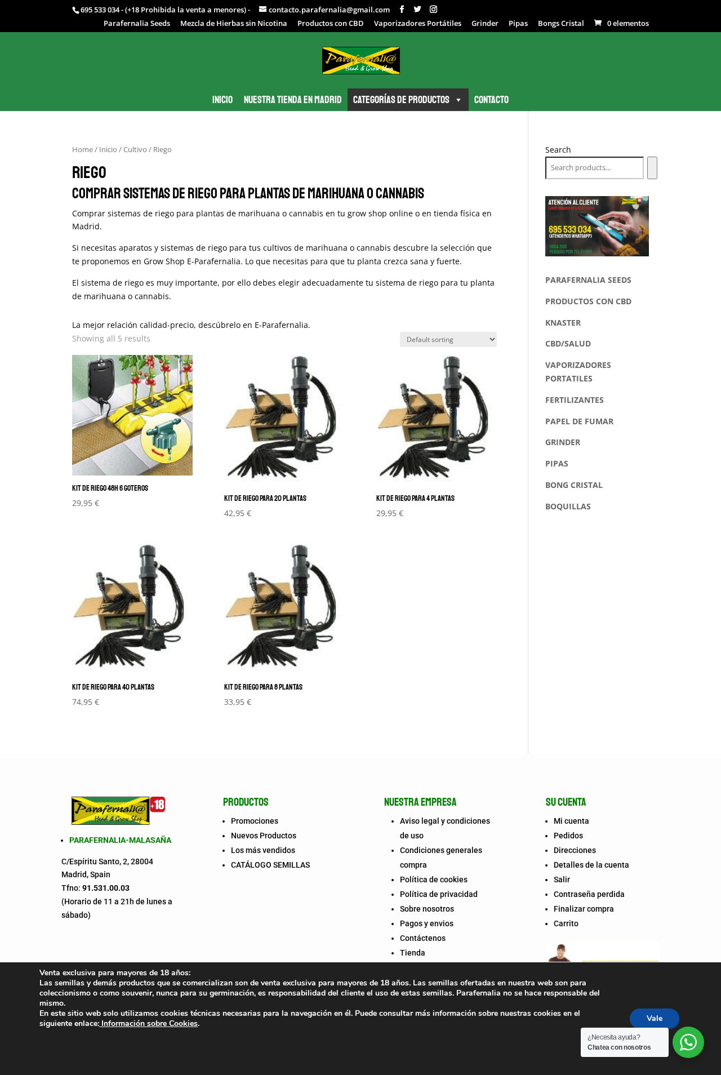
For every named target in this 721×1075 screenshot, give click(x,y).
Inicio (108, 149)
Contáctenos (423, 938)
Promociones (254, 820)
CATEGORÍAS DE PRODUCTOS (401, 100)
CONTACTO (491, 100)
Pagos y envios (426, 923)
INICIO (222, 100)
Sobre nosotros (427, 908)
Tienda (412, 952)
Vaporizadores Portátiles (417, 24)
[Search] (652, 168)
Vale (654, 1018)
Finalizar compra (584, 908)
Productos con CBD (330, 24)
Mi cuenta (571, 820)
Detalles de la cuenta (591, 864)
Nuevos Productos (263, 835)
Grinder (485, 24)
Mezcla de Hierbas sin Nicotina (233, 24)
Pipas (518, 24)
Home (82, 149)
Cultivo (135, 149)
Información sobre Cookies (148, 1023)
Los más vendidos (263, 850)
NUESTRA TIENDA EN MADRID (293, 100)
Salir (562, 879)
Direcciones (575, 850)
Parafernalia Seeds (137, 24)
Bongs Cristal (561, 24)
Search (558, 149)
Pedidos (568, 835)
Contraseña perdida (589, 894)
